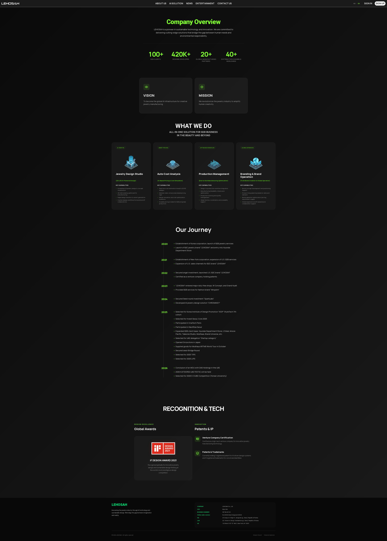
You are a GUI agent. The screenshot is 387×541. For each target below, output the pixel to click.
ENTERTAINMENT (205, 3)
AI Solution (176, 3)
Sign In (368, 3)
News (189, 3)
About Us (160, 3)
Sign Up (380, 3)
